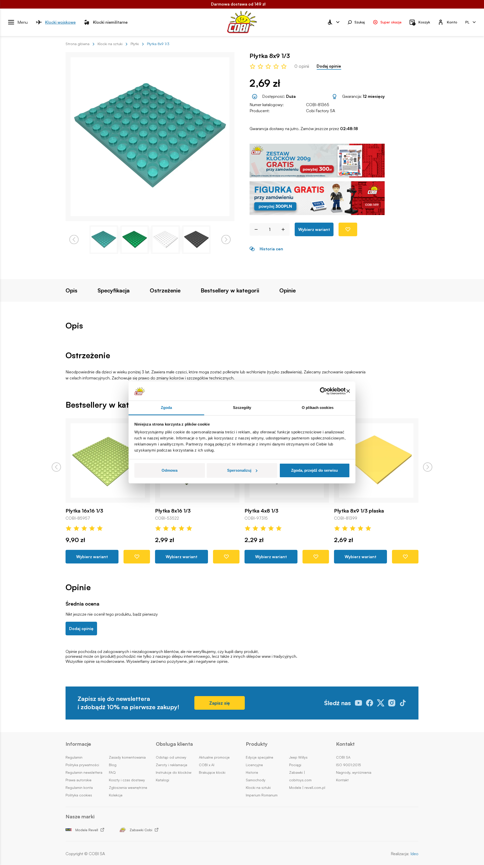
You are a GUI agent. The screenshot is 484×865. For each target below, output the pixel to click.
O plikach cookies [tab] (318, 407)
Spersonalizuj (239, 470)
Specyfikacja (114, 290)
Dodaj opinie (329, 66)
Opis (71, 290)
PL (467, 22)
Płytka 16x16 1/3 (84, 511)
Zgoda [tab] (166, 407)
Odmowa (169, 470)
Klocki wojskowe (60, 21)
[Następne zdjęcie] (226, 239)
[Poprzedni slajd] (56, 467)
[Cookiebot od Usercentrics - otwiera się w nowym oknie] (323, 391)
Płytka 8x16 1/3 (173, 511)
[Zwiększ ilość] (285, 229)
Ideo (414, 853)
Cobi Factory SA (320, 110)
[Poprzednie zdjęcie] (74, 239)
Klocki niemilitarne (110, 21)
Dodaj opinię (81, 628)
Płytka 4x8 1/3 (261, 511)
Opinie (287, 290)
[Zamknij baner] (348, 391)
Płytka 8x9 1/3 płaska (359, 511)
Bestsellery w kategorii (230, 290)
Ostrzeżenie (165, 290)
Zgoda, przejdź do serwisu (314, 470)
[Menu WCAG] (333, 22)
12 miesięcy (374, 96)
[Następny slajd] (427, 467)
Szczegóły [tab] (242, 407)
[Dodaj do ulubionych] (348, 229)
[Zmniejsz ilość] (254, 229)
